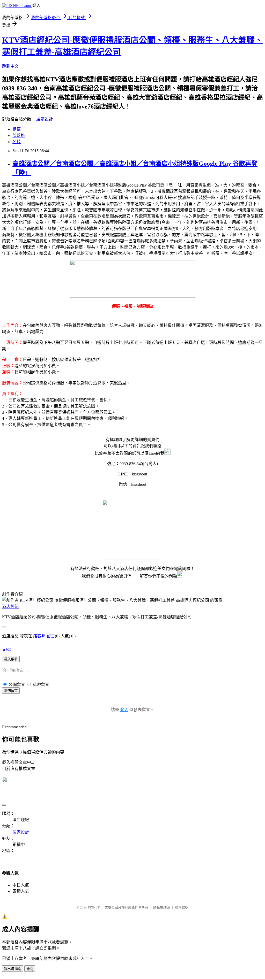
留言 (51, 636)
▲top (6, 649)
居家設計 (44, 119)
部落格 (18, 135)
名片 (16, 142)
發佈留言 (11, 691)
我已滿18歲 (12, 969)
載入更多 (11, 659)
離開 (29, 969)
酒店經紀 (10, 606)
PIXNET (94, 907)
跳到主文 (10, 66)
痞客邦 (39, 636)
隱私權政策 (161, 907)
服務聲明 (181, 907)
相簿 (16, 129)
